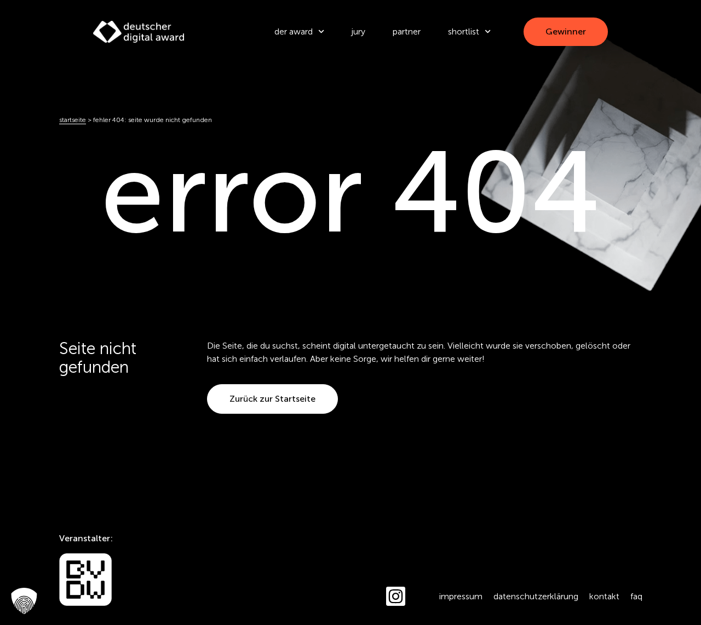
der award (293, 31)
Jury (358, 31)
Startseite (72, 120)
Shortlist (463, 31)
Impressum (460, 596)
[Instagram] (395, 596)
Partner (407, 31)
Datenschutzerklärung (535, 596)
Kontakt (604, 596)
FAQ (636, 596)
